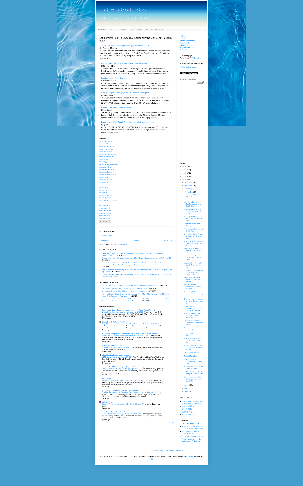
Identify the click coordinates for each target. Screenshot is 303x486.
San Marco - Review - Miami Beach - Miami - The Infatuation (124, 291)
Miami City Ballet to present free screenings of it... (194, 294)
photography (103, 187)
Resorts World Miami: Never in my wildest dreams (192, 279)
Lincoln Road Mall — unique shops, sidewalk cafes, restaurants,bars (130, 367)
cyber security (106, 149)
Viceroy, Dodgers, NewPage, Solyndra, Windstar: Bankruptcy (125, 93)
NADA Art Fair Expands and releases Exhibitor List (193, 251)
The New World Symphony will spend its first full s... (193, 287)
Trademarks (179, 451)
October (188, 189)
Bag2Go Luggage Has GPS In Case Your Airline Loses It (192, 427)
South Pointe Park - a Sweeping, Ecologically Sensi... (193, 218)
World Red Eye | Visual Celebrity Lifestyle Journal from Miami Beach (129, 334)
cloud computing (107, 146)
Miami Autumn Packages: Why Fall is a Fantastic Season (122, 414)
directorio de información (107, 154)
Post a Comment (108, 235)
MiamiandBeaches (187, 40)
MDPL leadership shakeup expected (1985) (117, 357)
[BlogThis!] (103, 221)
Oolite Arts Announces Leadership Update (116, 347)
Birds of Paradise (190, 356)
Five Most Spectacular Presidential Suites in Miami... (192, 340)
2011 (185, 179)
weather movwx (104, 216)
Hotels (182, 36)
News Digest (102, 29)
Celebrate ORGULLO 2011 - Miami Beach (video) (192, 197)
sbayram (189, 456)
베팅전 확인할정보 (189, 406)
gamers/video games (108, 164)
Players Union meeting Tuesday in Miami (117, 107)
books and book (106, 141)
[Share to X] (105, 221)
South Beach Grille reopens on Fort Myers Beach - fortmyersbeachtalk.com (130, 285)
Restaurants (185, 43)
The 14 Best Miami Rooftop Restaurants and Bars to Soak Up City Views (127, 380)
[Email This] (100, 221)
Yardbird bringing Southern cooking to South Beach (192, 204)
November (189, 185)
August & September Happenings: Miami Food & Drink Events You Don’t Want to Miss (132, 324)
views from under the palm (108, 200)
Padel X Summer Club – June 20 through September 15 (121, 369)
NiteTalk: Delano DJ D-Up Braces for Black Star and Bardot (124, 63)
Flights (183, 38)
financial (104, 159)
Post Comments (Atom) (118, 244)
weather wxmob (104, 208)
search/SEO (105, 195)
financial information (106, 157)
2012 (185, 176)
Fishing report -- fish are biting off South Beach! (193, 373)
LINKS (112, 29)
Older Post (168, 240)
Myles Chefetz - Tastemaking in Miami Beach (193, 361)
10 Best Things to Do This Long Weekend (193, 367)
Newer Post (104, 240)
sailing (103, 192)
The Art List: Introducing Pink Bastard (193, 329)
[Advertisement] (189, 122)
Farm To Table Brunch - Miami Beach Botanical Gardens (193, 258)
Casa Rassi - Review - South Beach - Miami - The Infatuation (124, 288)
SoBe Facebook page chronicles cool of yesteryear (192, 315)
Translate (197, 58)
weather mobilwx (105, 210)
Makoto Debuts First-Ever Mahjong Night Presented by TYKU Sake (125, 335)
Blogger (151, 459)
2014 (185, 170)
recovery (104, 190)
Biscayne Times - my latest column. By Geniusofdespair (121, 404)
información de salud (106, 169)
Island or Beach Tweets (191, 424)
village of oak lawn (105, 203)
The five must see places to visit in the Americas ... (193, 301)
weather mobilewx (105, 205)
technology (105, 198)
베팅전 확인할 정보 (189, 415)
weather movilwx (105, 213)
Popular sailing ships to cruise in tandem (190, 432)
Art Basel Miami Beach (154, 29)
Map (131, 29)
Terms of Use (169, 451)
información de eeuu (106, 167)
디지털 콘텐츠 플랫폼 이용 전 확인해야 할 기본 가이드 (192, 402)
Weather (139, 29)
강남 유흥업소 (187, 409)
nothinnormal (103, 182)
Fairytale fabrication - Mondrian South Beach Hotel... (193, 323)
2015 (185, 166)
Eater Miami (106, 378)
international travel (105, 172)
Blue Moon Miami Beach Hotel (114, 412)
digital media (105, 151)
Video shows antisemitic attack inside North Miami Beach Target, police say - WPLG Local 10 (136, 258)
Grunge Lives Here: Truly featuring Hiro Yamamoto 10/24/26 (122, 312)
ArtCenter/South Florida (111, 345)
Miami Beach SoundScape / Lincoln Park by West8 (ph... (193, 308)
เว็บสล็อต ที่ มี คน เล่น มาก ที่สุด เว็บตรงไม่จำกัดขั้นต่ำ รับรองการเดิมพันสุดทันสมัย (130, 392)
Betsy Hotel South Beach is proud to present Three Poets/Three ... (128, 310)
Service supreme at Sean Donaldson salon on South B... (193, 379)
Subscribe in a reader (188, 67)
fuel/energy (103, 162)
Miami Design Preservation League (116, 355)
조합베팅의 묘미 (188, 412)
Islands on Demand (191, 353)
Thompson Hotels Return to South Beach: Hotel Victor (193, 236)
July (186, 388)
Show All (170, 422)
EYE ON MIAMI (108, 402)
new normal (105, 185)
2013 (185, 173)
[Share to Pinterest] (109, 221)
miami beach (103, 177)
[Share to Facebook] (107, 221)
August (187, 385)
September (189, 192)
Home (136, 240)
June (187, 391)
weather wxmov (104, 218)
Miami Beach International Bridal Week (194, 230)
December (189, 182)
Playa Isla (122, 29)
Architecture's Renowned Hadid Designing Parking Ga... (193, 272)
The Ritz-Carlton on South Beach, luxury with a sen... (194, 243)
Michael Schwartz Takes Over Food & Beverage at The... (193, 347)
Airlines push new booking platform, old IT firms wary (192, 440)
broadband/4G (106, 144)
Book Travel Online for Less (192, 436)
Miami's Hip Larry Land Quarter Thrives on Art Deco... (193, 211)
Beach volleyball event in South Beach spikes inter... (193, 265)
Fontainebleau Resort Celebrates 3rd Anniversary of (127, 122)
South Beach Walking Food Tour (115, 322)
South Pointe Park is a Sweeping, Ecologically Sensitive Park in (125, 46)
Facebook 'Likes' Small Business (114, 78)
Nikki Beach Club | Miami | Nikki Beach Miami (120, 390)
